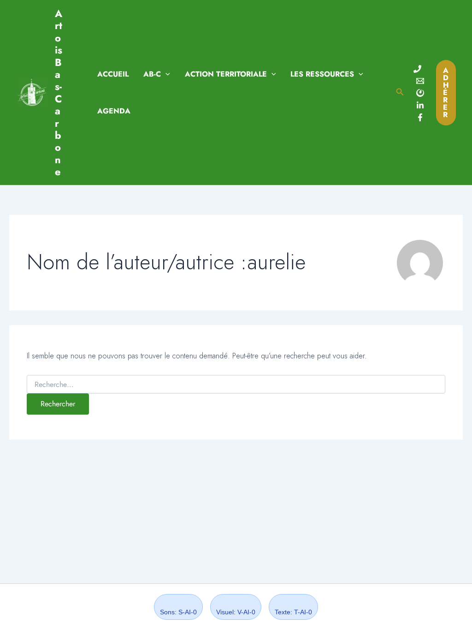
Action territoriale (226, 74)
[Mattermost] (420, 93)
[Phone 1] (417, 69)
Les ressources (322, 74)
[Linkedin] (420, 105)
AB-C (152, 74)
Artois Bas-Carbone (58, 92)
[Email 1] (420, 81)
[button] (165, 74)
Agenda (113, 111)
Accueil (113, 74)
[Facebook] (420, 117)
